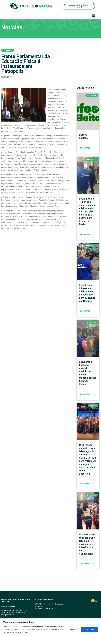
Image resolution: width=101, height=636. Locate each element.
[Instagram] (36, 6)
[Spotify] (47, 6)
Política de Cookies (20, 632)
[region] (50, 627)
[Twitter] (40, 6)
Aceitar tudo (89, 629)
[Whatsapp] (43, 6)
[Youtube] (50, 6)
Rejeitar (73, 629)
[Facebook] (33, 6)
